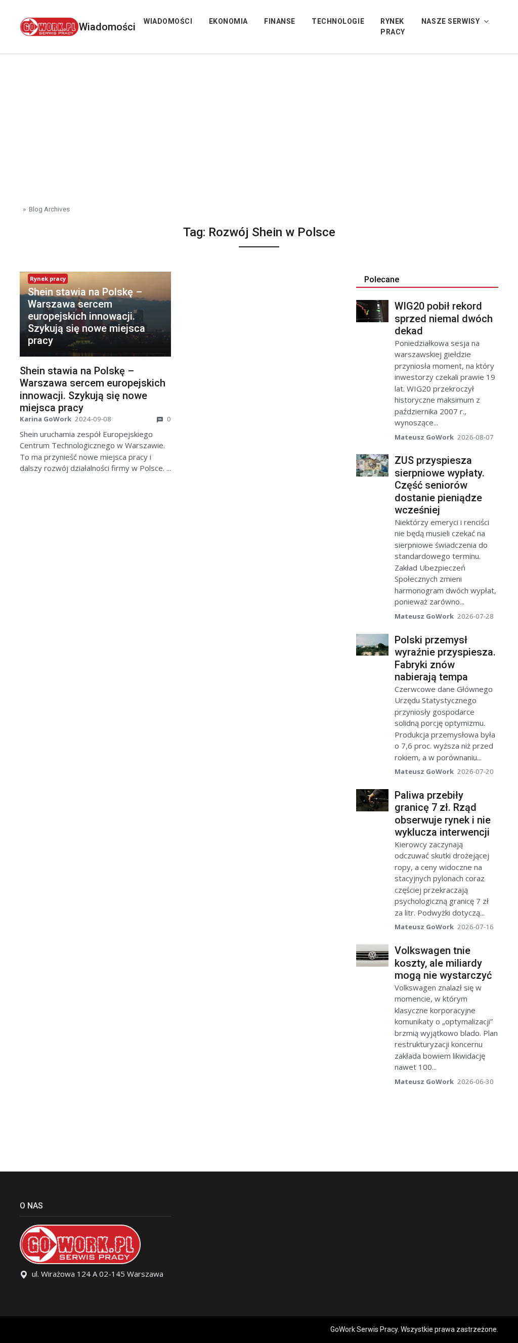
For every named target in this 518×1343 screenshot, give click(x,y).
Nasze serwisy (450, 21)
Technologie (338, 21)
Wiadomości (107, 27)
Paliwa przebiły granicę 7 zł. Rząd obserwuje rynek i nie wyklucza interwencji (443, 814)
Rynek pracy (392, 26)
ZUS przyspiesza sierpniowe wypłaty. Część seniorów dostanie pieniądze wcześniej (440, 485)
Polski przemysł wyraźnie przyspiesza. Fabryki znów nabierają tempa (445, 658)
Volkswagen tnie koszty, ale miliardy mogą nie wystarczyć (443, 962)
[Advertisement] (259, 125)
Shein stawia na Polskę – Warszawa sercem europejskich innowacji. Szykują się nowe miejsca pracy (86, 316)
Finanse (279, 21)
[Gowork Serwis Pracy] (49, 25)
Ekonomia (228, 21)
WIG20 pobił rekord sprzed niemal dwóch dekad (444, 318)
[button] (95, 316)
